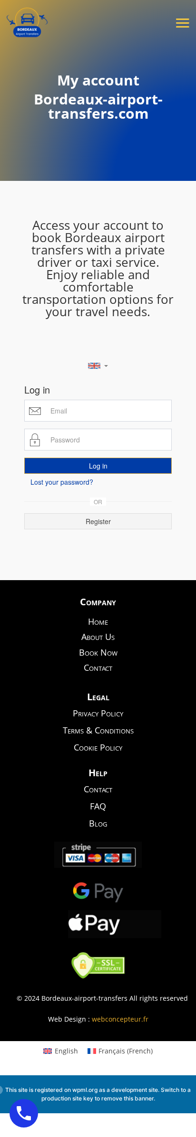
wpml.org (85, 1089)
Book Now (98, 652)
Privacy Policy (98, 713)
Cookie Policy (98, 747)
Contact (98, 667)
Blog (98, 823)
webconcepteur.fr (120, 1019)
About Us (98, 636)
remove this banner (127, 1098)
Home (98, 621)
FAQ (98, 806)
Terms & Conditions (98, 730)
